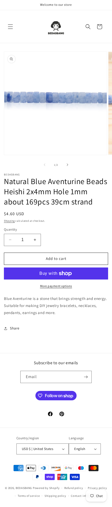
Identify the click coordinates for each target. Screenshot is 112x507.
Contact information (85, 496)
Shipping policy (55, 496)
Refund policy (73, 488)
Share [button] (15, 328)
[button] (10, 26)
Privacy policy (97, 488)
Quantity (10, 229)
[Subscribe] (85, 377)
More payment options (56, 286)
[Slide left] (44, 164)
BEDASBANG (24, 488)
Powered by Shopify (46, 488)
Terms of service (29, 496)
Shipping (9, 221)
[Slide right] (67, 164)
